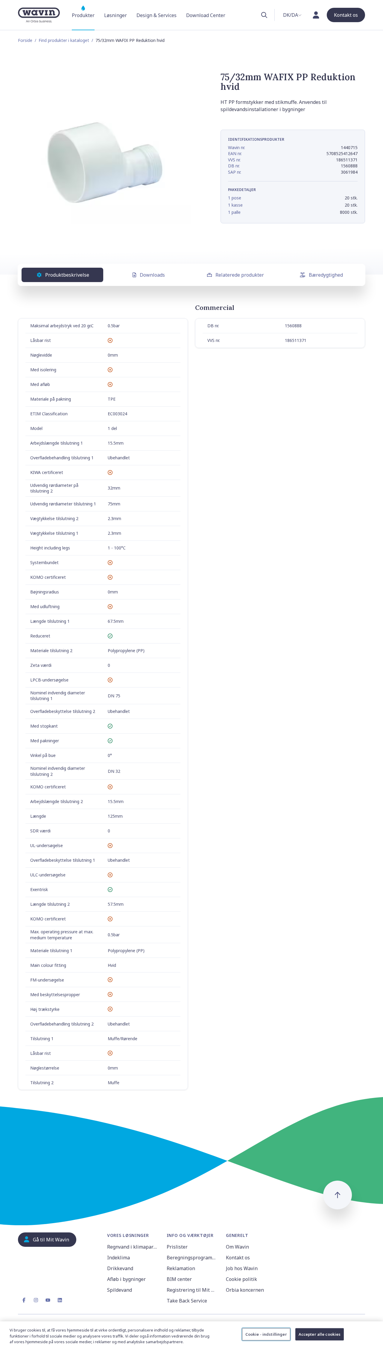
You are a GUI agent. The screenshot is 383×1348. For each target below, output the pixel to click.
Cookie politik (241, 1279)
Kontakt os (238, 1257)
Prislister (177, 1247)
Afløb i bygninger (126, 1279)
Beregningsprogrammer (193, 1257)
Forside (25, 40)
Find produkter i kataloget (64, 40)
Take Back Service (187, 1300)
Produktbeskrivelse (67, 275)
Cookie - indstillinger (266, 1334)
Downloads (152, 275)
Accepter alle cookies (320, 1334)
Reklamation (181, 1268)
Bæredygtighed (326, 275)
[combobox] (292, 15)
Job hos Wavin (242, 1268)
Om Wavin (237, 1247)
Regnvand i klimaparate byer (133, 1247)
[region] (191, 1334)
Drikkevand (120, 1268)
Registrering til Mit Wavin (193, 1290)
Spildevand (119, 1290)
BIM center (179, 1279)
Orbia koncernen (245, 1290)
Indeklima (118, 1257)
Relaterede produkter (239, 275)
